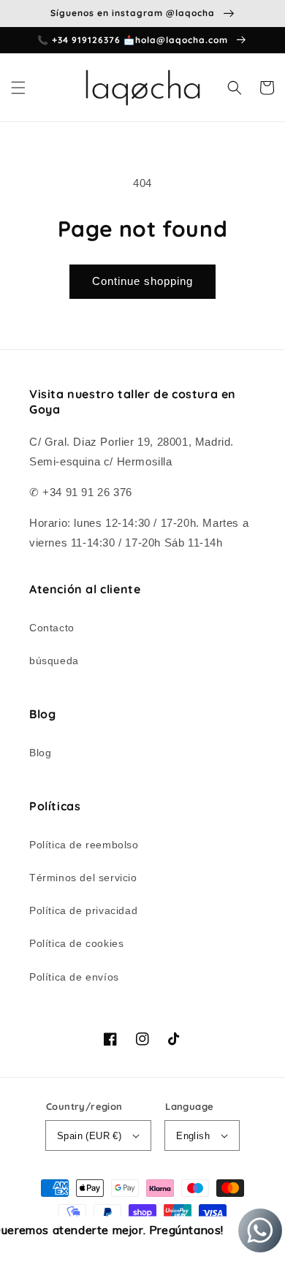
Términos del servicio (83, 877)
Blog (40, 752)
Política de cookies (76, 943)
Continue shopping (142, 281)
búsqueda (54, 660)
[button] (18, 88)
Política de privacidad (83, 910)
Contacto (52, 628)
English (193, 1135)
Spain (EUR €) (89, 1135)
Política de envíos (74, 977)
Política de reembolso (84, 845)
